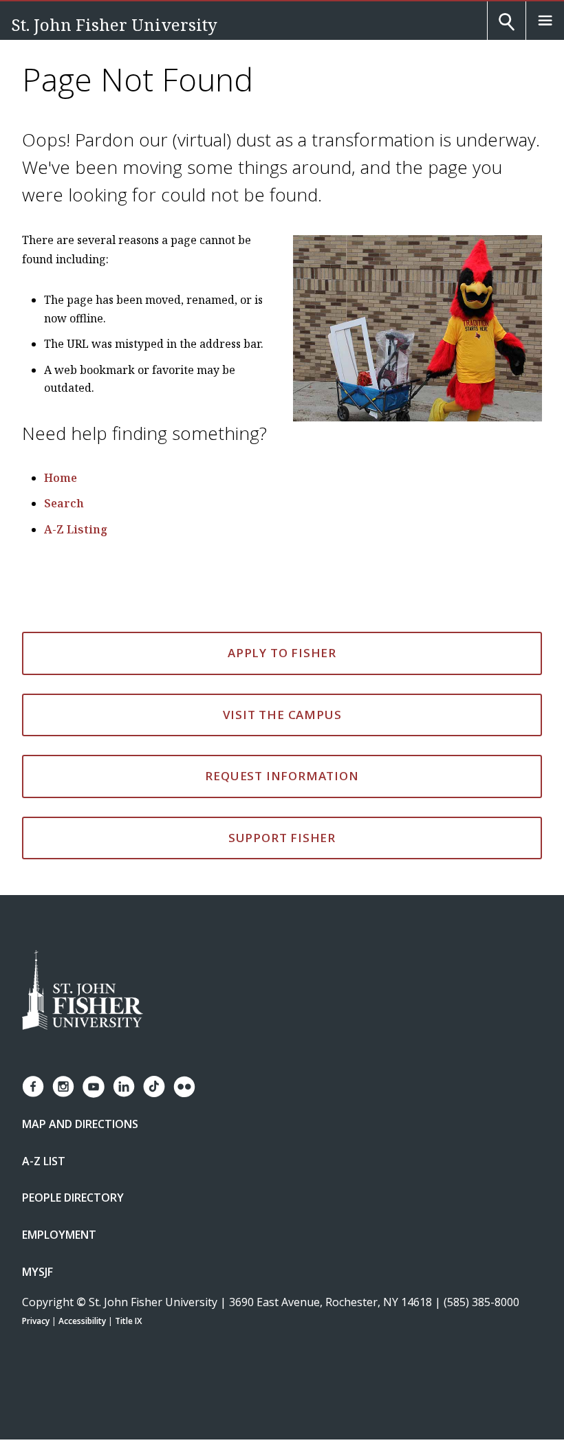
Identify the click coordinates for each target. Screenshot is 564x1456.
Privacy (36, 1321)
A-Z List (43, 1161)
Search (64, 503)
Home (60, 477)
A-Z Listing (75, 529)
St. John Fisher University (114, 24)
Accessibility (82, 1321)
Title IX (128, 1321)
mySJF (37, 1271)
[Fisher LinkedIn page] (124, 1086)
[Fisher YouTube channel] (94, 1087)
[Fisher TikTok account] (154, 1086)
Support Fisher (282, 838)
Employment (59, 1234)
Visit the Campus (282, 715)
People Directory (73, 1197)
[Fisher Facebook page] (33, 1086)
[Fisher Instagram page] (63, 1086)
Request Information (281, 776)
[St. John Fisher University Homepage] (82, 991)
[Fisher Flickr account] (184, 1087)
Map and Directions (80, 1124)
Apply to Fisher (282, 653)
